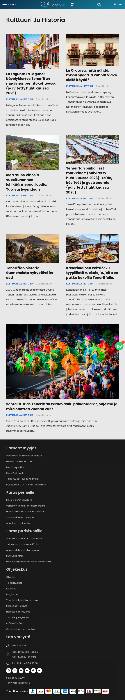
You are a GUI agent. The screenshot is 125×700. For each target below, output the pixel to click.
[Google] (33, 670)
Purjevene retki (14, 555)
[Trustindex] (39, 670)
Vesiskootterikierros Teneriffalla (24, 538)
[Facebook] (21, 670)
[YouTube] (27, 670)
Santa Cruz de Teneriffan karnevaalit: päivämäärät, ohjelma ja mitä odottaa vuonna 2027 (61, 406)
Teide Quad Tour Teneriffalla (22, 478)
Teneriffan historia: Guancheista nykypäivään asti (29, 273)
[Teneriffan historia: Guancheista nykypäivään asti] (32, 248)
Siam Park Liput (14, 473)
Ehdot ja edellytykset (18, 611)
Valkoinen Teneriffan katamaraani (25, 505)
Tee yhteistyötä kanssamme (22, 600)
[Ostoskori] (72, 4)
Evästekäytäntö (15, 623)
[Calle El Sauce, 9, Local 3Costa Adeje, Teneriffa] (9, 654)
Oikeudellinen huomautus (20, 629)
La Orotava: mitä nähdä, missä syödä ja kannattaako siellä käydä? (91, 75)
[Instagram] (8, 670)
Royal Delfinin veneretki (19, 499)
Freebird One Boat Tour (19, 461)
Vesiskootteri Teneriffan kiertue (24, 455)
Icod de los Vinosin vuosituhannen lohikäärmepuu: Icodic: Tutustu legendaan (26, 182)
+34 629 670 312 (20, 645)
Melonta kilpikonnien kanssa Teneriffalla (28, 561)
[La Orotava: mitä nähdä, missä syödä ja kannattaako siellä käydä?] (92, 50)
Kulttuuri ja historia (19, 99)
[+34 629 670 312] (9, 645)
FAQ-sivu (11, 588)
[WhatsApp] (14, 670)
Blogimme (12, 594)
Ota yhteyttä (13, 577)
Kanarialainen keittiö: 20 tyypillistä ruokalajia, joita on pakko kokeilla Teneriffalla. (92, 273)
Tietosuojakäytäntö (17, 617)
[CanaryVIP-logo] (53, 4)
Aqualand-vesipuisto (18, 523)
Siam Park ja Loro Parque (20, 517)
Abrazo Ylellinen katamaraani (22, 550)
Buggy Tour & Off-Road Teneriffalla (26, 484)
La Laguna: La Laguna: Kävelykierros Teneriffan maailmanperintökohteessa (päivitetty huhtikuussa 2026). (31, 83)
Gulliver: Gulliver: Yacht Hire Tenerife (26, 511)
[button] (9, 4)
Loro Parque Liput (16, 467)
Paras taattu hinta (16, 605)
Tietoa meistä (14, 582)
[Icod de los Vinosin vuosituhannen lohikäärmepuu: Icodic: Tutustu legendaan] (32, 152)
